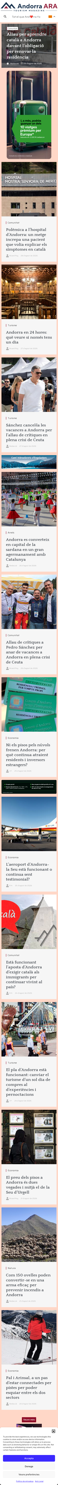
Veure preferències (29, 1474)
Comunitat (12, 28)
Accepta (29, 1458)
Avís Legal (39, 1481)
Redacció (14, 64)
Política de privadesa (24, 1481)
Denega (29, 1466)
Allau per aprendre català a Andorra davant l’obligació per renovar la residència (26, 46)
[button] (53, 1431)
